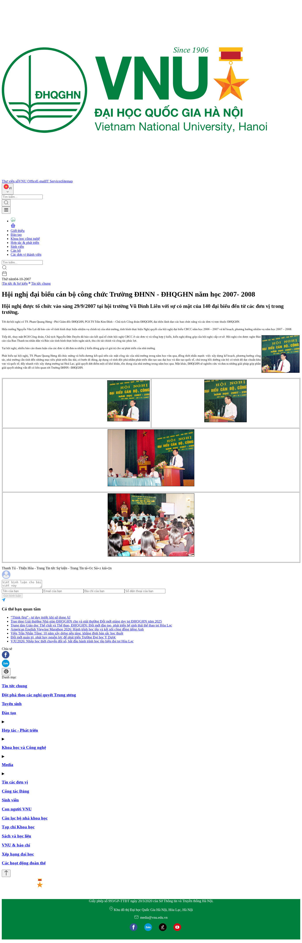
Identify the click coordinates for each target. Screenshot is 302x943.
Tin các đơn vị (15, 782)
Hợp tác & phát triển (25, 242)
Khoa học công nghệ (25, 238)
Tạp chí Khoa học (18, 827)
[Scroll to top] (6, 873)
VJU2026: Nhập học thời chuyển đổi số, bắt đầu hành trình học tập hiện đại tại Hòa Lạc (72, 641)
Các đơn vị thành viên (26, 254)
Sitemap (67, 181)
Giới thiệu (18, 231)
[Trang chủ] (134, 177)
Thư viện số (10, 181)
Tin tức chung (41, 283)
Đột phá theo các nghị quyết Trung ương (39, 695)
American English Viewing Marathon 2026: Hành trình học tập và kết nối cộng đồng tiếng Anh (77, 629)
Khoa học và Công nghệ (24, 747)
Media (7, 764)
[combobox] (7, 189)
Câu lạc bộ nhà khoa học (25, 818)
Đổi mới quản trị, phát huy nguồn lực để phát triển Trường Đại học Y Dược (63, 637)
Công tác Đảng (15, 791)
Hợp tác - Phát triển (20, 730)
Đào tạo (16, 235)
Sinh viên (17, 246)
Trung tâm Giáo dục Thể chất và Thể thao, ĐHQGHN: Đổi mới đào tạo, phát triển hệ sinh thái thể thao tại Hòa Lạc (91, 625)
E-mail (41, 181)
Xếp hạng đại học (18, 854)
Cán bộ (16, 250)
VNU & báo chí (16, 845)
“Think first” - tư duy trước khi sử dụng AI (40, 617)
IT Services (53, 181)
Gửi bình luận (12, 595)
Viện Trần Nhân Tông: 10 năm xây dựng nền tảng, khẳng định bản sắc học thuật (67, 633)
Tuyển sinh (12, 703)
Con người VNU (17, 809)
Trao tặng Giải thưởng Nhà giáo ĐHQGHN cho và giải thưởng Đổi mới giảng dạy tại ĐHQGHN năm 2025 (86, 621)
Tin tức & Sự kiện (15, 283)
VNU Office (27, 181)
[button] (151, 655)
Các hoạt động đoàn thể (24, 863)
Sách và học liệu (16, 836)
